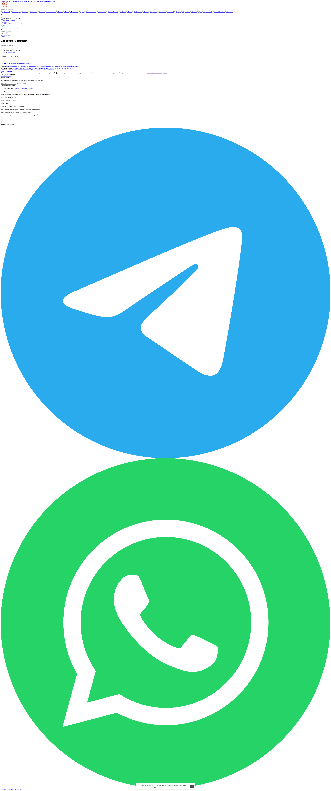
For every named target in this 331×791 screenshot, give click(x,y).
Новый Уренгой (113, 12)
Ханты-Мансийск (219, 12)
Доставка (8, 1)
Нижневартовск (91, 12)
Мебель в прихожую (35, 66)
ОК (192, 786)
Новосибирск (102, 12)
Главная (3, 1)
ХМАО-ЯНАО (15, 1)
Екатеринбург (16, 12)
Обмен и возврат (36, 69)
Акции (8, 35)
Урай (200, 12)
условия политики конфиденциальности (153, 787)
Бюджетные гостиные (30, 68)
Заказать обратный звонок (8, 85)
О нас (37, 1)
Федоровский (207, 12)
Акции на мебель (69, 68)
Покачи (146, 12)
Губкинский (6, 12)
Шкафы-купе (74, 66)
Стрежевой (170, 12)
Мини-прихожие (47, 68)
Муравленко (74, 12)
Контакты (28, 1)
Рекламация (27, 69)
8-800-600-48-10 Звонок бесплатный (11, 24)
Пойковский (138, 12)
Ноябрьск (123, 12)
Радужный (153, 12)
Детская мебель (45, 66)
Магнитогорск (51, 12)
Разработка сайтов (6, 76)
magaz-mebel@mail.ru (9, 20)
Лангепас (42, 12)
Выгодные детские (57, 68)
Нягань (129, 12)
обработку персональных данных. (157, 73)
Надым (82, 12)
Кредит (33, 1)
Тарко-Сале (186, 12)
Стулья (40, 68)
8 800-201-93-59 (5, 22)
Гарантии (48, 1)
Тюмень (194, 12)
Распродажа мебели (18, 68)
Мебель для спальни (22, 66)
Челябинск (229, 12)
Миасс (66, 12)
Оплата (22, 1)
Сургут (178, 12)
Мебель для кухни (55, 66)
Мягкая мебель (65, 66)
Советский (162, 12)
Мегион (60, 12)
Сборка (53, 1)
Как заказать (45, 69)
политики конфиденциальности (23, 88)
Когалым (25, 12)
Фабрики (42, 1)
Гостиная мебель (11, 66)
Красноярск (33, 12)
